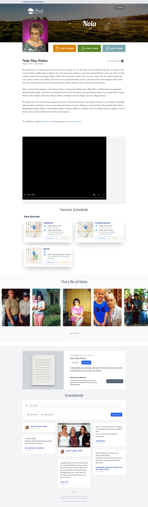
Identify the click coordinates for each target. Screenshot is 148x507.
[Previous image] (60, 435)
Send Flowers (64, 262)
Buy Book (86, 362)
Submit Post (116, 415)
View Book (75, 362)
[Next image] (88, 435)
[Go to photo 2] (68, 445)
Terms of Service (79, 498)
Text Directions (50, 238)
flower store (77, 121)
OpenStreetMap (76, 501)
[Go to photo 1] (67, 445)
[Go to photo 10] (78, 445)
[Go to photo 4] (70, 445)
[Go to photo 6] (73, 445)
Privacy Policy (68, 498)
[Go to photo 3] (69, 445)
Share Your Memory (114, 381)
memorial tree (47, 121)
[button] (34, 227)
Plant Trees (64, 238)
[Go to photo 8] (75, 445)
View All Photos (74, 333)
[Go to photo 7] (74, 445)
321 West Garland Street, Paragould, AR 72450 (56, 233)
